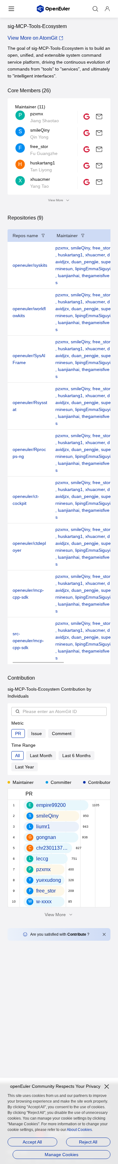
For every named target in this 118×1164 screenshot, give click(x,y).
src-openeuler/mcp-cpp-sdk (28, 640)
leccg (42, 858)
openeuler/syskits (30, 265)
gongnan (46, 837)
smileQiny (82, 247)
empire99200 (51, 805)
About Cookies (79, 1129)
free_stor (46, 890)
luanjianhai (70, 275)
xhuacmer (96, 254)
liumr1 (43, 826)
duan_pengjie (86, 261)
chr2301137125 (52, 848)
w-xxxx (44, 901)
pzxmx (63, 247)
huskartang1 (71, 254)
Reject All (88, 1141)
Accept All (32, 1141)
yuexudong (48, 880)
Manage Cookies (61, 1154)
